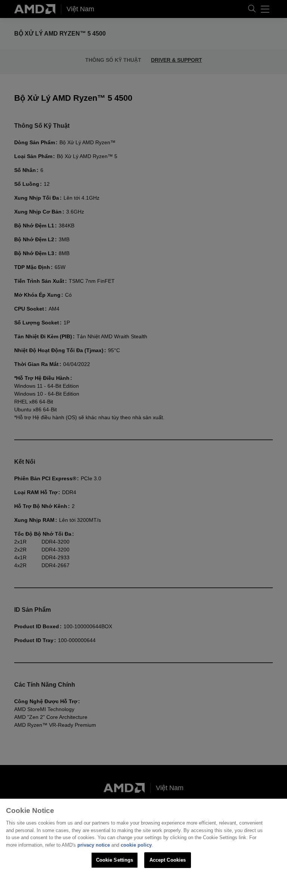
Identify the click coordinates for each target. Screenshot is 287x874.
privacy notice (93, 845)
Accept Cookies (167, 860)
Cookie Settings (114, 860)
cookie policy (136, 845)
